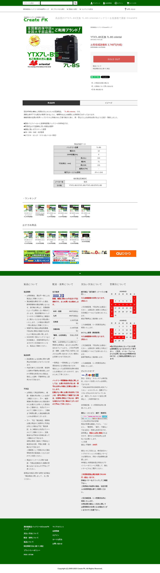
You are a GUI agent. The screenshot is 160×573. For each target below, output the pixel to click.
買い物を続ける (98, 89)
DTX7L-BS (98, 185)
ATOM (30, 554)
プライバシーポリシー (32, 550)
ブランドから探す (59, 9)
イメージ (108, 103)
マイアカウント (58, 527)
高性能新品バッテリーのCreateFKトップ (36, 9)
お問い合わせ (131, 9)
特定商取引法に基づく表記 (101, 68)
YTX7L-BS (73, 185)
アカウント (97, 3)
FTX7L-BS (89, 185)
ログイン (120, 3)
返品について (97, 66)
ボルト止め (99, 172)
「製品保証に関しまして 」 (34, 476)
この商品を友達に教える (101, 83)
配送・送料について (31, 538)
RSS (25, 554)
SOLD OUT (114, 59)
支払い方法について (31, 533)
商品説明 (51, 103)
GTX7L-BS (81, 185)
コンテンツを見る (87, 9)
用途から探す (73, 9)
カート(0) (132, 3)
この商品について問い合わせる (103, 86)
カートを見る (57, 539)
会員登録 (109, 3)
